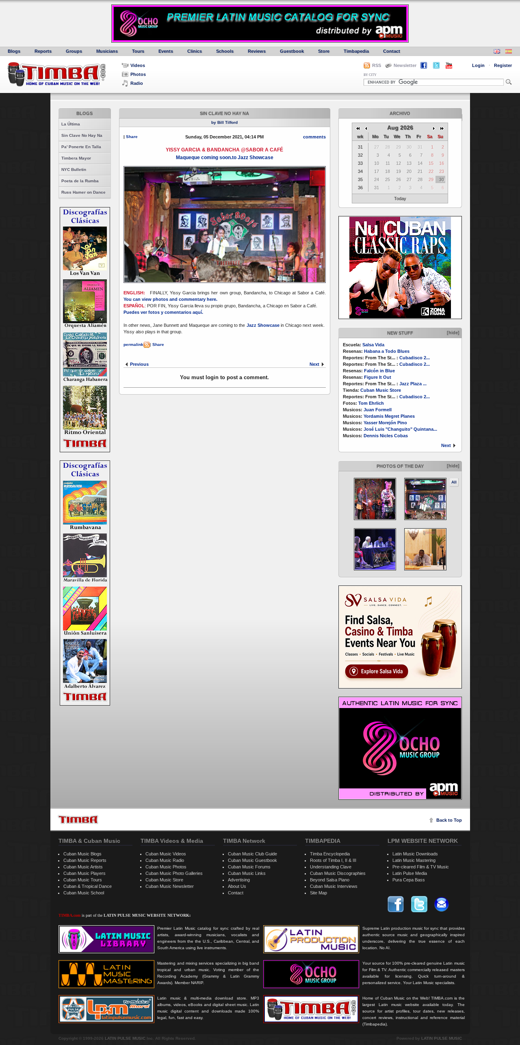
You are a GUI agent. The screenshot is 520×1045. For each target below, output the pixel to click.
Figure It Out (377, 377)
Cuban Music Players (84, 873)
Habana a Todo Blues (387, 351)
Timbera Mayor (76, 158)
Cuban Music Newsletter (169, 886)
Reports (43, 51)
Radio (136, 83)
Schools (225, 51)
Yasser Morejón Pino (385, 422)
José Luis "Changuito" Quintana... (400, 429)
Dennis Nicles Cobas (386, 435)
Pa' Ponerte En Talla (81, 147)
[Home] (78, 819)
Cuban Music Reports (84, 860)
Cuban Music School (83, 892)
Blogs (14, 51)
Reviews (257, 51)
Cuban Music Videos (165, 853)
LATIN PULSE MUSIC (125, 1038)
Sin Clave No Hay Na (81, 135)
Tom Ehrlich (371, 403)
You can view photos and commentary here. (171, 299)
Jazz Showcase (263, 325)
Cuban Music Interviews (334, 886)
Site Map (318, 892)
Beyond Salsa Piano (329, 879)
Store (323, 51)
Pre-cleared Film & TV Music (420, 866)
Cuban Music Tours (82, 879)
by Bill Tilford (224, 122)
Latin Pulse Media (409, 873)
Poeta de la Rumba (80, 181)
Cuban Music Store (380, 390)
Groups (74, 51)
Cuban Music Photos (165, 866)
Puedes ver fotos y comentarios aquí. (164, 312)
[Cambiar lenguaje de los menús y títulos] (508, 52)
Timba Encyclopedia (330, 853)
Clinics (194, 51)
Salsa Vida (373, 344)
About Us (237, 886)
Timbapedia (356, 51)
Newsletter (405, 65)
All (454, 482)
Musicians (107, 51)
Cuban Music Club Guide (252, 853)
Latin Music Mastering (414, 860)
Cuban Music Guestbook (252, 860)
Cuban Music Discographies (338, 873)
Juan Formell (378, 409)
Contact (391, 51)
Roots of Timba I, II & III (333, 860)
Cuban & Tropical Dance (87, 886)
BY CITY (370, 75)
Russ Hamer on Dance (83, 192)
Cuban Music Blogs (82, 853)
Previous (139, 364)
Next (446, 445)
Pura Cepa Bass (408, 879)
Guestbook (292, 51)
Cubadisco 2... (414, 357)
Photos (138, 74)
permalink (133, 344)
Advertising (239, 879)
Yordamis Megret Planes (389, 416)
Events (165, 51)
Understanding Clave (330, 866)
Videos (137, 65)
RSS (376, 65)
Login (478, 65)
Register (503, 65)
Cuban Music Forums (249, 866)
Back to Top (449, 820)
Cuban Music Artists (83, 866)
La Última (70, 124)
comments (314, 136)
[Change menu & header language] (497, 52)
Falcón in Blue (379, 370)
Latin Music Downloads (415, 853)
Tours (138, 51)
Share (132, 136)
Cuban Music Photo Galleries (174, 873)
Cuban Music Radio (164, 860)
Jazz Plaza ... (413, 383)
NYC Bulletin (73, 169)
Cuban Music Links (247, 873)
